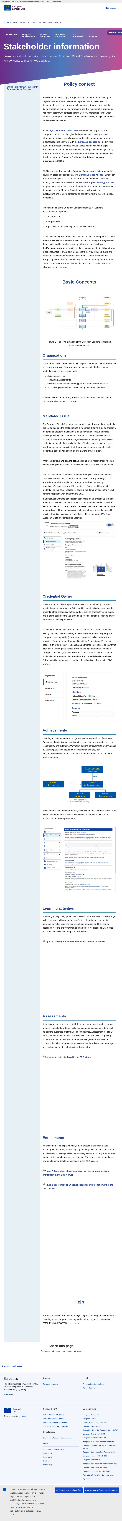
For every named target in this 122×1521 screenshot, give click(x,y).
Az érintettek (93, 35)
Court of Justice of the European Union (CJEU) (100, 1430)
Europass (11, 1378)
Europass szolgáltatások (28, 35)
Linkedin (69, 1351)
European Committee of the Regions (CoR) (99, 1452)
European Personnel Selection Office (96, 1471)
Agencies (86, 1479)
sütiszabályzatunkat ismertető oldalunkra (27, 1504)
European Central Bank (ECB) (94, 1434)
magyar (111, 8)
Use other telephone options (53, 1419)
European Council (89, 1419)
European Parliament (91, 1415)
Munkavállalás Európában (61, 35)
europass (12, 34)
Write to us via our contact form (55, 1422)
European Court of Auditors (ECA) (95, 1438)
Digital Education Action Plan (63, 130)
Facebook (46, 1351)
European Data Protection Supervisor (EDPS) (100, 1463)
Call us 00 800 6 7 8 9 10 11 (53, 1415)
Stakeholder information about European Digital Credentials (21, 88)
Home (6, 22)
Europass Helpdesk (50, 1384)
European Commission (91, 1426)
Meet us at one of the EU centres (55, 1426)
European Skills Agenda (91, 175)
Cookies (46, 1461)
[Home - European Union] (14, 8)
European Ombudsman (91, 1460)
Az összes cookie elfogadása (68, 1490)
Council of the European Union (94, 1422)
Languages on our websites (53, 1449)
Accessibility (8, 1394)
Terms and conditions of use (93, 1384)
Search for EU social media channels (57, 1438)
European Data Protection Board (95, 1467)
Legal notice (47, 1457)
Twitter (57, 1351)
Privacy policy (48, 1453)
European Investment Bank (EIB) (95, 1456)
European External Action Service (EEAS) (98, 1442)
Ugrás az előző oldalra (13, 1366)
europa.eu (23, 1416)
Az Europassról (78, 35)
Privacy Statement (89, 1388)
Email (79, 1351)
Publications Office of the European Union (98, 1475)
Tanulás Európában (45, 35)
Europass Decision (88, 142)
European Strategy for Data (100, 182)
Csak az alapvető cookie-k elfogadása (101, 1490)
